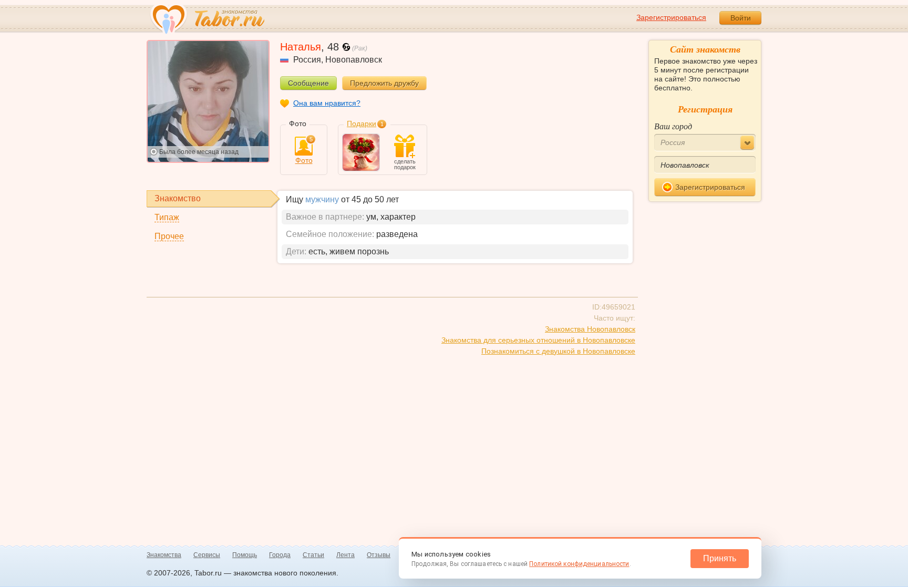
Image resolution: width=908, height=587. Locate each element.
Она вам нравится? (326, 103)
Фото (304, 150)
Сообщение (308, 83)
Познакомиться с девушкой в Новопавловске (558, 351)
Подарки (361, 123)
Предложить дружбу (384, 83)
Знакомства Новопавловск (590, 329)
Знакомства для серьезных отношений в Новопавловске (538, 340)
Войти (740, 18)
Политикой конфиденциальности (579, 564)
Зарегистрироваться (671, 17)
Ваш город (673, 125)
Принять (719, 558)
